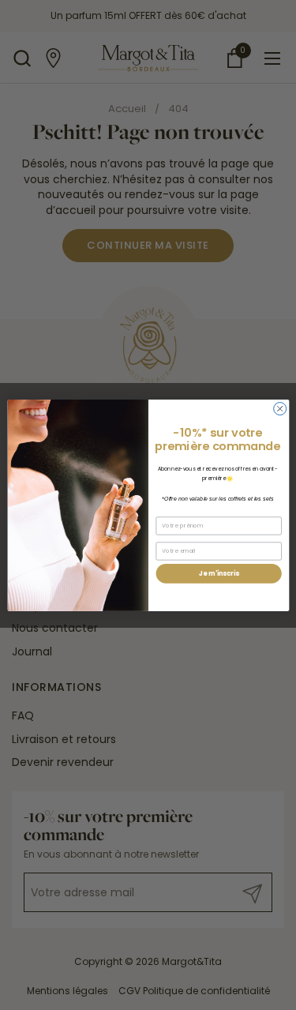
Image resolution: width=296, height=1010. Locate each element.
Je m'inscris (218, 573)
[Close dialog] (279, 408)
